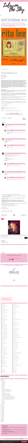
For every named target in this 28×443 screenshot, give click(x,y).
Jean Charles (3, 392)
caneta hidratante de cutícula (17, 319)
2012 (2, 416)
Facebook (6, 114)
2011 (2, 417)
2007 (2, 421)
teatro (14, 366)
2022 (2, 406)
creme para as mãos (15, 323)
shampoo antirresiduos (5, 357)
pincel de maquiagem (4, 347)
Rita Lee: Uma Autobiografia (23, 21)
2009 (2, 419)
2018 (2, 410)
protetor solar (4, 348)
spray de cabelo (4, 362)
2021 (2, 407)
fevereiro (3, 402)
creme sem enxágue (4, 324)
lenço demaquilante (4, 337)
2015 (2, 413)
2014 (2, 414)
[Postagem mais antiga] (23, 215)
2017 (2, 411)
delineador (14, 324)
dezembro (3, 381)
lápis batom (14, 338)
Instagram (9, 114)
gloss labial (14, 332)
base (2, 314)
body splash (3, 318)
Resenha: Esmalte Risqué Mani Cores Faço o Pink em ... (8, 396)
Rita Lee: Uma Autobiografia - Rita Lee (6, 389)
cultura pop (7, 21)
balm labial (14, 313)
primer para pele (15, 347)
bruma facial (15, 318)
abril (2, 400)
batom (14, 314)
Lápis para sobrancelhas (5, 309)
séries (14, 362)
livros (14, 21)
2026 (2, 379)
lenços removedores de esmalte (17, 337)
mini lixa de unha (4, 342)
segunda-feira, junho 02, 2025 (23, 171)
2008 (2, 420)
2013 (2, 415)
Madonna (14, 309)
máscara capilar (4, 343)
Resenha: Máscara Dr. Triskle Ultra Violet (6, 394)
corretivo (3, 323)
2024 (2, 404)
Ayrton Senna (15, 304)
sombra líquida (4, 361)
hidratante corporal (5, 333)
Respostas (6, 128)
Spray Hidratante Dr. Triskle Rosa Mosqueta (7, 390)
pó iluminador (4, 352)
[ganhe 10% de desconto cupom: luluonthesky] (14, 276)
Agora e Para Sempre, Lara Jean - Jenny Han (7, 399)
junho (2, 387)
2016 (2, 412)
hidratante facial (15, 333)
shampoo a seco (15, 356)
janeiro (3, 403)
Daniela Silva (6, 153)
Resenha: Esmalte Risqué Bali (5, 393)
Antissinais (3, 304)
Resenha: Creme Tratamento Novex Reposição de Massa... (9, 398)
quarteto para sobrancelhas (17, 352)
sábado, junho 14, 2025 (23, 163)
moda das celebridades (16, 342)
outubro (3, 383)
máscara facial (15, 343)
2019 (2, 409)
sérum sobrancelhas (5, 366)
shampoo (3, 356)
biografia (3, 21)
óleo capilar (3, 371)
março (3, 401)
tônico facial (15, 367)
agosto (3, 385)
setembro (3, 384)
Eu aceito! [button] (24, 441)
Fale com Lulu (8, 207)
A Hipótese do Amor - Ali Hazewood (6, 395)
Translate (6, 242)
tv (2, 367)
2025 (2, 380)
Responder (6, 160)
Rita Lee (17, 21)
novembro (3, 382)
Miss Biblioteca (7, 171)
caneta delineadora (4, 319)
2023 (2, 405)
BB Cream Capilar (4, 305)
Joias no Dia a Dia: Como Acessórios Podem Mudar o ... (8, 397)
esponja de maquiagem (16, 328)
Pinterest (13, 114)
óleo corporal (15, 371)
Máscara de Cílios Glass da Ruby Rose (6, 391)
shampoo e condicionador (16, 357)
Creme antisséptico (15, 305)
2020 (2, 408)
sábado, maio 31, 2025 (24, 124)
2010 (2, 418)
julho (2, 386)
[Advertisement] (14, 292)
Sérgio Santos (6, 124)
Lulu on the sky (9, 130)
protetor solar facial (16, 348)
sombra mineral (15, 361)
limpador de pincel (4, 338)
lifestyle (11, 21)
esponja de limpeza (4, 328)
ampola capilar (4, 313)
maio (2, 388)
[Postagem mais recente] (4, 215)
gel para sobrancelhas (5, 332)
